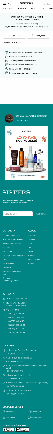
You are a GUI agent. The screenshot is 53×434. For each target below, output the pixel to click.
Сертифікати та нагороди (14, 255)
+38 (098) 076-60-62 (15, 394)
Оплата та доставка (11, 235)
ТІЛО (33, 8)
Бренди (31, 263)
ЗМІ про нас (8, 251)
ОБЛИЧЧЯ (21, 8)
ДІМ (42, 8)
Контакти (7, 268)
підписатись (42, 214)
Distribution (10, 417)
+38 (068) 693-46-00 (15, 325)
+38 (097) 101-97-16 (14, 371)
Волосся (31, 235)
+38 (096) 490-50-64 (15, 332)
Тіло (30, 243)
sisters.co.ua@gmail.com (16, 298)
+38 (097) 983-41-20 (15, 321)
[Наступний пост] (45, 153)
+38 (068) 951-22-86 (15, 329)
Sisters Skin (36, 412)
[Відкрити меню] (4, 3)
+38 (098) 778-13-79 (15, 354)
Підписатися (22, 120)
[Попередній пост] (8, 153)
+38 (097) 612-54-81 (15, 314)
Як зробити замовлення (13, 239)
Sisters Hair (10, 412)
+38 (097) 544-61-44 (15, 378)
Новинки (31, 255)
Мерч (30, 251)
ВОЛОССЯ (7, 8)
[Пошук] (9, 3)
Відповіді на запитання (13, 243)
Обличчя (31, 239)
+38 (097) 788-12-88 (15, 317)
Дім (29, 247)
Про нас (6, 247)
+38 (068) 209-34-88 (15, 386)
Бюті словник (8, 263)
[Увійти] (43, 3)
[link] (48, 3)
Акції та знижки (34, 259)
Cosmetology (36, 417)
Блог (5, 259)
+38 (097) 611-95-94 (15, 361)
